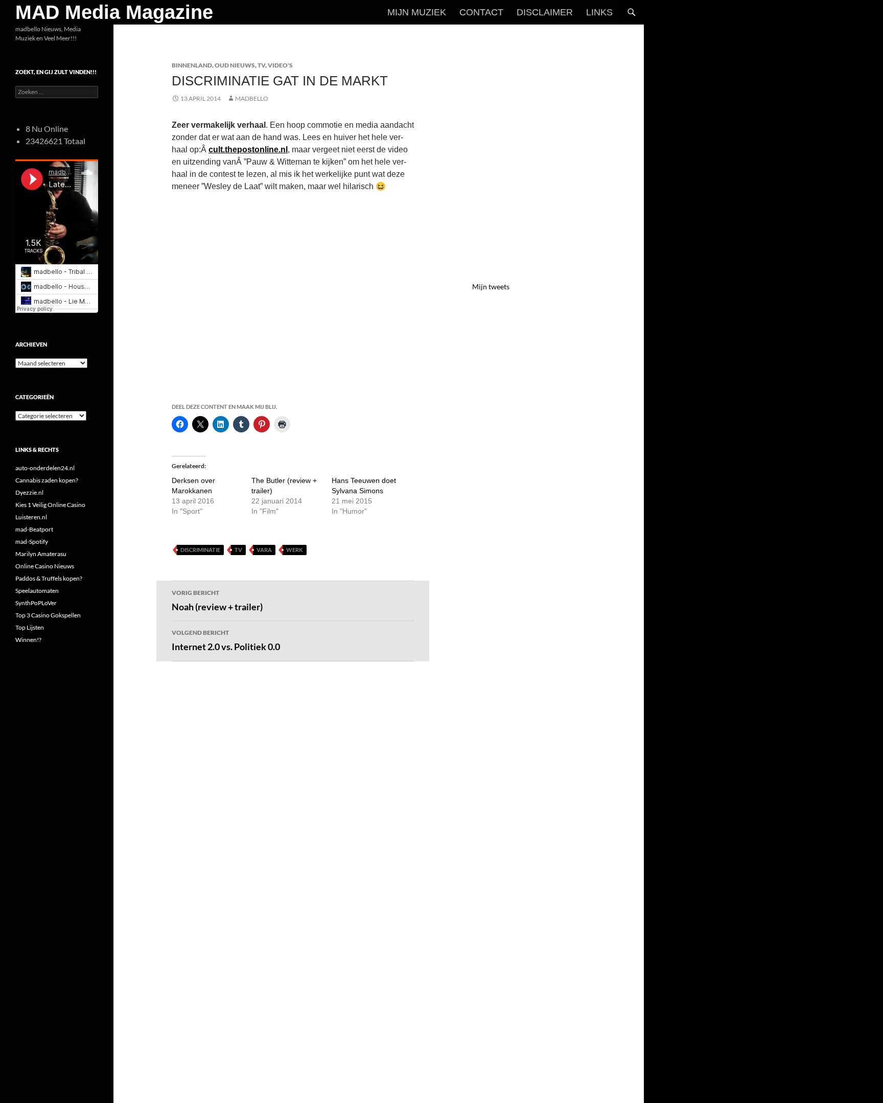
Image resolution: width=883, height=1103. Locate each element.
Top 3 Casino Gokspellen (48, 615)
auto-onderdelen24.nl (45, 468)
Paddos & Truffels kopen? (48, 578)
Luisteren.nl (31, 517)
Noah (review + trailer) (217, 600)
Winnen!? (28, 640)
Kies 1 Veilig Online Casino (50, 505)
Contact (481, 12)
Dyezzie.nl (29, 492)
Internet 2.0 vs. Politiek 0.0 (226, 640)
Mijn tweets (490, 286)
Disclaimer (545, 12)
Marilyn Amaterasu (40, 554)
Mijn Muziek (416, 12)
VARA (264, 549)
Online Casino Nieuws (44, 566)
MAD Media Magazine (114, 12)
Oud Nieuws (235, 65)
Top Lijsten (29, 627)
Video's (280, 65)
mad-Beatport (34, 529)
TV (261, 65)
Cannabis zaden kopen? (46, 480)
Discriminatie (200, 549)
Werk (294, 549)
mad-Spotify (31, 541)
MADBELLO (251, 98)
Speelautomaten (37, 590)
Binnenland (192, 65)
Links (599, 12)
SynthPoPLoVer (36, 603)
